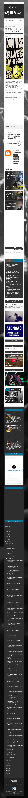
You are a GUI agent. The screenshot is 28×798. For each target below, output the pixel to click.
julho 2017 (9, 553)
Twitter (15, 155)
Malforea (15, 791)
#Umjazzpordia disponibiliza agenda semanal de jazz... (14, 571)
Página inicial (19, 248)
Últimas (9, 260)
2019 (7, 536)
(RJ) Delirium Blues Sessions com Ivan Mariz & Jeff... (14, 658)
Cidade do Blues (10, 649)
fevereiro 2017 (10, 754)
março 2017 (9, 752)
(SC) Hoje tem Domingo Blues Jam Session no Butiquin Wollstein (13, 29)
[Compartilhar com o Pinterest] (16, 126)
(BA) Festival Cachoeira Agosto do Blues (13, 285)
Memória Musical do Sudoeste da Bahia (13, 426)
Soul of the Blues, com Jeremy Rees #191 (15, 691)
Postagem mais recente (10, 248)
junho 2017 (9, 556)
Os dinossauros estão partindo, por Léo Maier (15, 586)
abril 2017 (9, 749)
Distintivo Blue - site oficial (12, 413)
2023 (7, 526)
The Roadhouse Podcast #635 (13, 710)
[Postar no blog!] (11, 126)
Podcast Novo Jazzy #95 (11, 635)
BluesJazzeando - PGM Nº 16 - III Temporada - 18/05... (13, 627)
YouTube (16, 161)
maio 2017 (9, 558)
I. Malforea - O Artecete (11, 440)
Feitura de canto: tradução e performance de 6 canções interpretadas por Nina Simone (13, 294)
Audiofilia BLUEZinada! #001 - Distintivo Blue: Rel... (14, 675)
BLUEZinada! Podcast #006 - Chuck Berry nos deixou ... (15, 746)
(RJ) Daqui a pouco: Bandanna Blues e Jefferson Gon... (14, 596)
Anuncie (16, 2)
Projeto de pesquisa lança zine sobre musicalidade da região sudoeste (16, 442)
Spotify (15, 163)
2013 (7, 768)
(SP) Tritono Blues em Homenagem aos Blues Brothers (14, 646)
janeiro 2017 (9, 757)
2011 (7, 773)
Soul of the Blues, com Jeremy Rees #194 (15, 580)
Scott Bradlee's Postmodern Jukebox (14, 729)
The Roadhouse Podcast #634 (13, 727)
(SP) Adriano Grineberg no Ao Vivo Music (15, 643)
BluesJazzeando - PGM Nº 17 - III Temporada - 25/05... (13, 567)
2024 (7, 523)
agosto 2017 (9, 551)
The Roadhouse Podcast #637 (13, 630)
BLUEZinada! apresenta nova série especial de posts (14, 739)
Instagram (16, 159)
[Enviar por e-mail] (10, 126)
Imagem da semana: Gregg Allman (13, 583)
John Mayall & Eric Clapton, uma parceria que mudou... (15, 613)
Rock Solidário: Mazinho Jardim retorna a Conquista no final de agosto (16, 429)
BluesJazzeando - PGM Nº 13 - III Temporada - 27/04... (13, 742)
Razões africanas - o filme (12, 281)
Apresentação (10, 2)
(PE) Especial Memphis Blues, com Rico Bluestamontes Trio (11, 204)
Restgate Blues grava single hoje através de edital (13, 624)
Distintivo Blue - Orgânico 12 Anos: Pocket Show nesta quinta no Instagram (10, 174)
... (18, 260)
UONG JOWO (16, 793)
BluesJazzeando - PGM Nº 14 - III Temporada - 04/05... (13, 702)
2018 (7, 539)
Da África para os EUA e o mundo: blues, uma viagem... (15, 561)
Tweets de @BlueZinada (10, 348)
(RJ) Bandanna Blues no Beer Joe (13, 718)
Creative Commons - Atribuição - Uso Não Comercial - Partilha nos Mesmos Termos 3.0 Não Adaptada (14, 784)
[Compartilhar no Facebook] (14, 126)
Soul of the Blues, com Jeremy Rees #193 (15, 618)
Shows (10, 123)
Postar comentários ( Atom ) (14, 252)
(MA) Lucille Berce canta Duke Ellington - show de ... (14, 724)
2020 (7, 534)
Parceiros (9, 668)
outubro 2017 (10, 546)
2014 (7, 765)
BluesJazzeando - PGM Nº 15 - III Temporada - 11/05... (13, 665)
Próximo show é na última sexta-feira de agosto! (16, 414)
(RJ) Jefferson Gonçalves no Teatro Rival (15, 721)
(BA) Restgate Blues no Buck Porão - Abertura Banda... (14, 732)
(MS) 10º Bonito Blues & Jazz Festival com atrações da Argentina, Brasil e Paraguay (12, 271)
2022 (7, 529)
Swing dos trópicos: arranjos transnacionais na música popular (13, 277)
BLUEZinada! (9, 791)
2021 (7, 531)
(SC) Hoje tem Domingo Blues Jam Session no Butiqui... (13, 678)
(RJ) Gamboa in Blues (10, 187)
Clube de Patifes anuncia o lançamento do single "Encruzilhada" (12, 265)
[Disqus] (14, 229)
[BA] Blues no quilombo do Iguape (13, 289)
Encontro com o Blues (11, 633)
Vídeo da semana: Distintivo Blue (13, 640)
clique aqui (15, 97)
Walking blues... (10, 620)
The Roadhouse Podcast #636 (13, 684)
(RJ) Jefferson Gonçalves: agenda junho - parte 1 (15, 574)
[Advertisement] (14, 114)
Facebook (16, 157)
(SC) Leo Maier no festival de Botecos (14, 638)
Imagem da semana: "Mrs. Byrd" (13, 681)
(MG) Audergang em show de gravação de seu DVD (14, 662)
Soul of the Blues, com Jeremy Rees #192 (15, 651)
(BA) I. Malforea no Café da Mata (13, 715)
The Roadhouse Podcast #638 (13, 589)
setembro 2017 (10, 548)
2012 (7, 770)
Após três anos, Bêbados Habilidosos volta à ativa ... (14, 578)
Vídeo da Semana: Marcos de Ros (13, 615)
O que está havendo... (13, 304)
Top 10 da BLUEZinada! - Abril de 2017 (14, 689)
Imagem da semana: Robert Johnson (14, 704)
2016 (7, 760)
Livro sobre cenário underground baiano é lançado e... (15, 605)
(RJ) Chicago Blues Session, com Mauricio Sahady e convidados (11, 195)
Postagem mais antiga (18, 249)
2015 (7, 763)
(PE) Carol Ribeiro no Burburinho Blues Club (14, 671)
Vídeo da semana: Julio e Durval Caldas (14, 686)
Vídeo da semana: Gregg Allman (13, 564)
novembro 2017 (10, 543)
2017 (7, 541)
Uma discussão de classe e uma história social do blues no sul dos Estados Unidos (11, 397)
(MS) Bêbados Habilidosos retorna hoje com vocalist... (14, 592)
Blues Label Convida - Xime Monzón (14, 602)
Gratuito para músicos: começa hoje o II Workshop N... (14, 708)
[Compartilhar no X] (13, 126)
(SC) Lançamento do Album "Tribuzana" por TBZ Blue (14, 698)
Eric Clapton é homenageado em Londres (13, 599)
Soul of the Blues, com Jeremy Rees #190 (15, 735)
